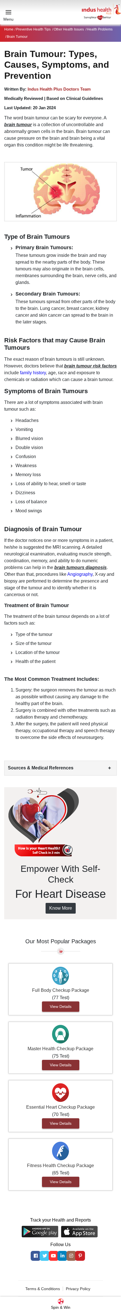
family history (33, 372)
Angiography (80, 574)
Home (9, 29)
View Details (60, 1006)
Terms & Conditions (42, 1288)
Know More (60, 908)
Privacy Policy (78, 1288)
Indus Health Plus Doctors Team (59, 89)
